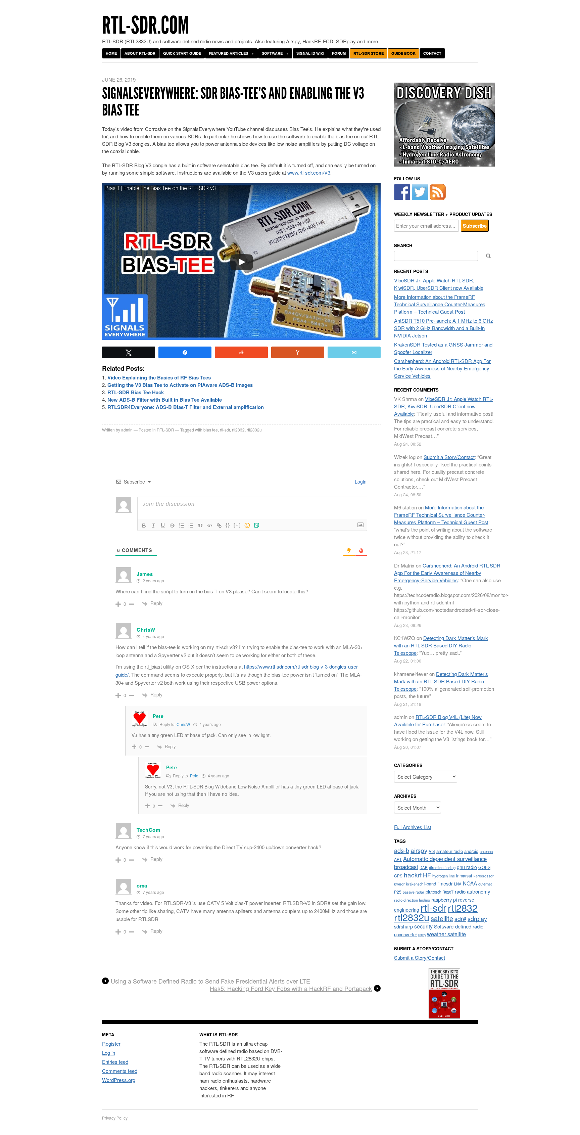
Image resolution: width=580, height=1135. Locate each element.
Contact (432, 53)
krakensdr (414, 884)
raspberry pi (444, 899)
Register (111, 1043)
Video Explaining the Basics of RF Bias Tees (159, 377)
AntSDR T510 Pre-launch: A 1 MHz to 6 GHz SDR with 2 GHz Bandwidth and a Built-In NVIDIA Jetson (443, 328)
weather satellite (446, 934)
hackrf (413, 874)
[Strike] (172, 525)
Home (111, 53)
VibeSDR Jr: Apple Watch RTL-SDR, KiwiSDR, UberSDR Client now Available (438, 284)
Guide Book (403, 53)
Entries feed (115, 1061)
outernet (485, 884)
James (145, 574)
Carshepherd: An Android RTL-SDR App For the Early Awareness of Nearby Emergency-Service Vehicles (442, 368)
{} (228, 525)
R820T (447, 892)
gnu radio (467, 866)
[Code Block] (209, 525)
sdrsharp (403, 926)
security (423, 926)
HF (427, 875)
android (471, 851)
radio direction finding (412, 900)
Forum (339, 53)
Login (360, 481)
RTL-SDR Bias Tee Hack (135, 392)
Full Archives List (412, 826)
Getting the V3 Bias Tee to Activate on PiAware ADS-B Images (180, 385)
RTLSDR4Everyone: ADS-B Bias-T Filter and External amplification (185, 407)
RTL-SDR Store (368, 53)
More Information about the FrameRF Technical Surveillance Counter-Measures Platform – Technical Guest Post (439, 304)
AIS (432, 851)
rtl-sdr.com (145, 25)
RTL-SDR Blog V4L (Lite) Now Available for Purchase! (438, 720)
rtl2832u (254, 430)
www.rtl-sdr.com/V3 (308, 172)
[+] (237, 525)
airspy (418, 850)
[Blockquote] (200, 525)
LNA (458, 884)
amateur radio (449, 851)
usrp (422, 934)
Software (272, 53)
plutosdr (433, 892)
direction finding (442, 867)
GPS (398, 875)
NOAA (470, 883)
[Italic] (153, 525)
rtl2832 (238, 430)
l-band (430, 883)
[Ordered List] (181, 525)
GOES (484, 867)
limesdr (445, 883)
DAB (424, 867)
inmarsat (464, 876)
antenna (486, 851)
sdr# (460, 918)
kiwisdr (399, 884)
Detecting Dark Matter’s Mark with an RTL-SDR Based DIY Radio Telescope (441, 645)
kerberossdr (484, 875)
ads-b (401, 850)
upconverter (405, 934)
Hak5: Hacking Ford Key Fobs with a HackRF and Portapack (291, 988)
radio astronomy (472, 891)
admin (127, 430)
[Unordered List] (191, 525)
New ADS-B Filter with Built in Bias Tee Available (164, 399)
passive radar (413, 892)
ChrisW (183, 724)
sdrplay (477, 918)
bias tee (210, 430)
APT (398, 859)
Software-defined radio (458, 926)
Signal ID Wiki (310, 53)
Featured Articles (228, 53)
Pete (194, 775)
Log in (108, 1052)
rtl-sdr (225, 430)
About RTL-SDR (140, 53)
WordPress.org (118, 1079)
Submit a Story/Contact (449, 456)
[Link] (219, 525)
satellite (442, 918)
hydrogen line (443, 875)
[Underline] (162, 525)
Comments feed (119, 1070)
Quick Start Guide (182, 53)
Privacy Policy (115, 1118)
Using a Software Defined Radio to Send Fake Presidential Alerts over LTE (210, 981)
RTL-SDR (165, 430)
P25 (397, 892)
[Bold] (144, 525)
